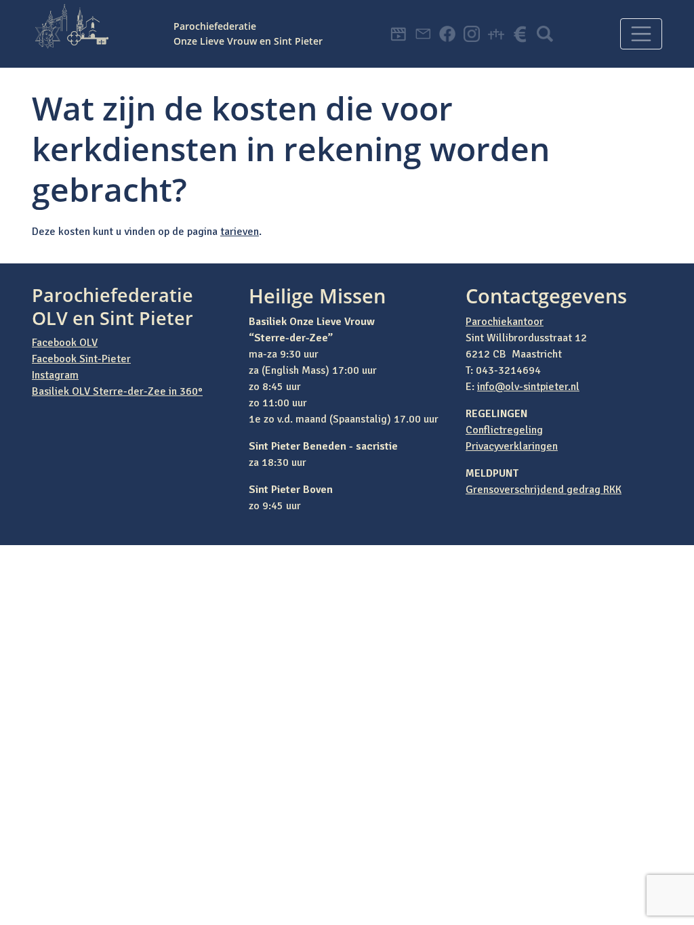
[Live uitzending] (398, 33)
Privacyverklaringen (512, 446)
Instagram (55, 375)
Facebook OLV (65, 342)
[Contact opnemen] (423, 33)
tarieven (239, 231)
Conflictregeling (504, 430)
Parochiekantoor (505, 321)
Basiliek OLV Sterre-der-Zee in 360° (117, 391)
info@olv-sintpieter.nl (528, 386)
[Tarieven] (520, 33)
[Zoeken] (545, 33)
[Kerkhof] (496, 33)
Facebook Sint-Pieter (81, 359)
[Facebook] (447, 33)
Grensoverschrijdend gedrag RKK (543, 489)
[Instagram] (472, 33)
